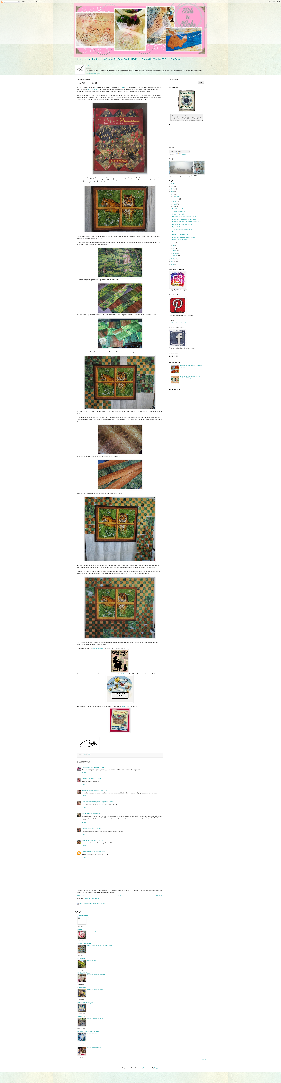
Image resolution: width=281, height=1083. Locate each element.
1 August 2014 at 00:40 (94, 813)
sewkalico (80, 1046)
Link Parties (93, 59)
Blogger (156, 1068)
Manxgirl (80, 929)
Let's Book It (124, 674)
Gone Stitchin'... (82, 987)
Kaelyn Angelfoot (87, 767)
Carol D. (84, 828)
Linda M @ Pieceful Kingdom (91, 802)
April (174, 248)
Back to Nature (176, 232)
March (175, 250)
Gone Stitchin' (126, 706)
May (174, 245)
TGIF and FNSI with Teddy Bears (182, 229)
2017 (172, 186)
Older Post (159, 895)
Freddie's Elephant (91, 1033)
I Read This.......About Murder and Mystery (184, 219)
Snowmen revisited (178, 214)
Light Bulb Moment (178, 227)
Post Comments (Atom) (92, 898)
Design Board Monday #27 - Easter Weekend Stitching (190, 377)
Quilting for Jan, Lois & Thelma (95, 1018)
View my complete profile (93, 73)
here (122, 87)
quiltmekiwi (81, 1017)
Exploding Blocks (93, 89)
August (175, 204)
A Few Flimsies (91, 1004)
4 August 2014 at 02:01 (98, 840)
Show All (204, 1059)
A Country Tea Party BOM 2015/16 (120, 59)
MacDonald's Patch (83, 973)
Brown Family (86, 852)
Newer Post (80, 895)
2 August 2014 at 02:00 (95, 828)
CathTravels (176, 59)
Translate (183, 154)
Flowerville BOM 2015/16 (154, 59)
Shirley (84, 813)
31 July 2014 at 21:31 (100, 767)
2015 (172, 191)
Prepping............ (91, 916)
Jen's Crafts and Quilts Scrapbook (88, 1031)
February (175, 253)
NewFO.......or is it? (177, 209)
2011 (172, 264)
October (175, 201)
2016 (172, 189)
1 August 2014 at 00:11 (95, 779)
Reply (84, 772)
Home (80, 59)
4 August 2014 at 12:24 (98, 852)
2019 (172, 184)
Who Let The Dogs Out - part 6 (95, 989)
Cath (89, 66)
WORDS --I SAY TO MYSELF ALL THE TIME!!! (99, 945)
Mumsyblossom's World (85, 1002)
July (174, 206)
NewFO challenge (97, 648)
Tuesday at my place (178, 211)
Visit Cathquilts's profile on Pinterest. (180, 323)
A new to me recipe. (92, 931)
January (175, 256)
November (176, 199)
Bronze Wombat (82, 958)
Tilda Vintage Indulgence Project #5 (96, 974)
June (174, 243)
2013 (172, 259)
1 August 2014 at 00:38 (107, 802)
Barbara (84, 779)
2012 (172, 261)
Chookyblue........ (82, 915)
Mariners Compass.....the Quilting (182, 224)
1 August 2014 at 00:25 (100, 790)
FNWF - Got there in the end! (180, 234)
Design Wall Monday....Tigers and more (184, 216)
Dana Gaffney (86, 840)
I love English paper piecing (94, 1047)
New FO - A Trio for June (179, 240)
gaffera (144, 1068)
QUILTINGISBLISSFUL (84, 944)
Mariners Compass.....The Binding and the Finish (186, 222)
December (176, 196)
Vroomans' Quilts (87, 790)
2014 (172, 194)
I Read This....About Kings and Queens (183, 237)
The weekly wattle (91, 960)
